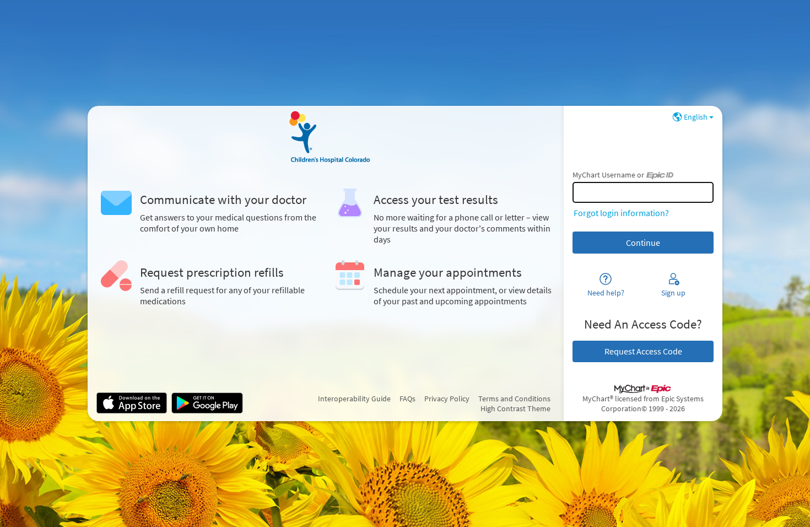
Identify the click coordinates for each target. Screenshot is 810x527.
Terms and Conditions (514, 399)
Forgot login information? (621, 212)
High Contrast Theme (515, 408)
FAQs (407, 399)
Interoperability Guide (354, 399)
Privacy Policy (446, 399)
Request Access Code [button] (643, 351)
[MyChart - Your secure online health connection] (325, 136)
